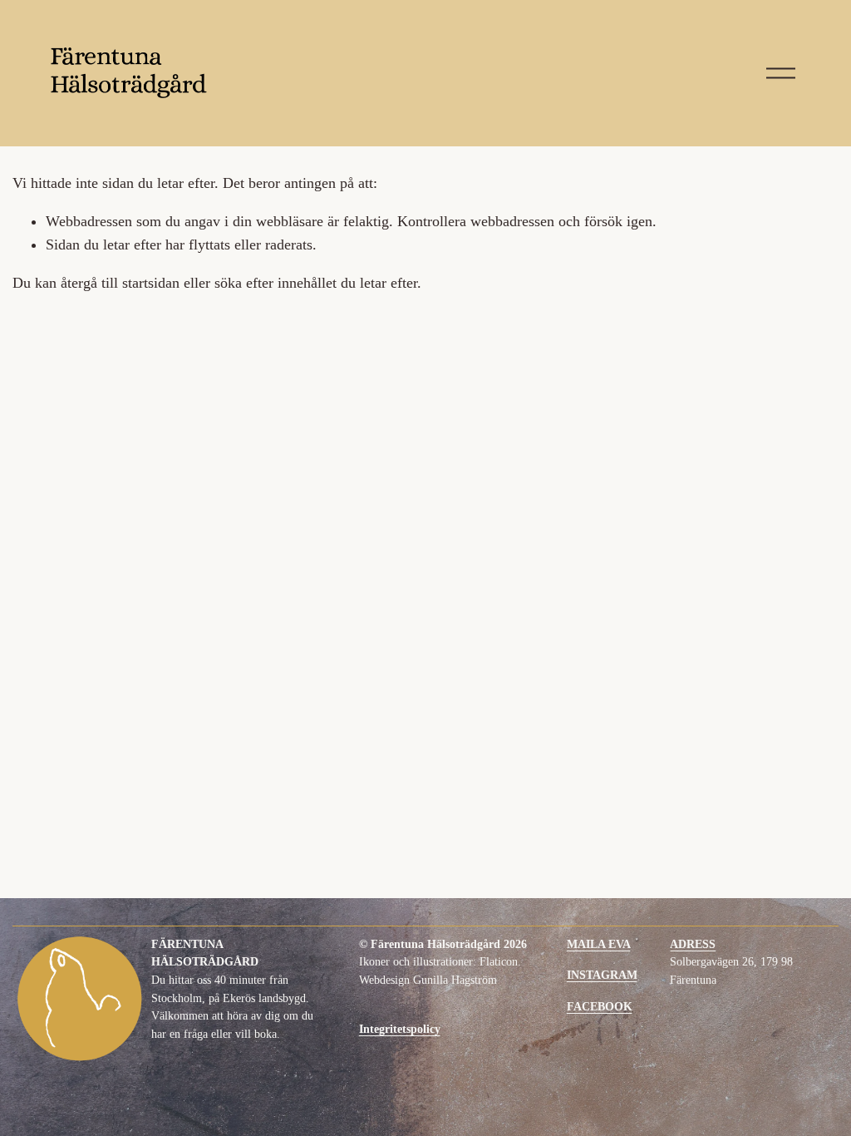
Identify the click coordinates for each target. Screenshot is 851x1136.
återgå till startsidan (120, 282)
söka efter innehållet (275, 282)
